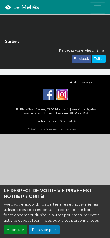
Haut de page (83, 82)
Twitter (99, 59)
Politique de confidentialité (57, 121)
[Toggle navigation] (97, 8)
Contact (48, 113)
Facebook (81, 59)
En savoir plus (44, 230)
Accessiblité (32, 113)
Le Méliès (25, 7)
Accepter (15, 230)
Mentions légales (84, 109)
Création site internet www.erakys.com (55, 129)
